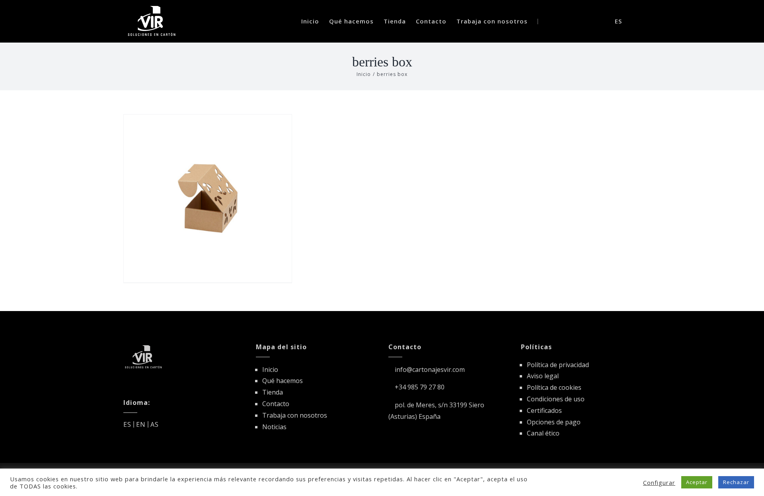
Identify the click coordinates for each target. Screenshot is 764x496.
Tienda (272, 392)
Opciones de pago (554, 422)
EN (141, 424)
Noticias (274, 426)
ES (127, 424)
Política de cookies (554, 387)
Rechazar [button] (736, 482)
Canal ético (543, 433)
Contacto (275, 403)
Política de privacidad (558, 364)
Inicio (270, 369)
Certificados (544, 410)
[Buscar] (586, 21)
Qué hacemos (282, 380)
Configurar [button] (659, 482)
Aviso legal (543, 376)
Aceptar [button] (696, 482)
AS (154, 424)
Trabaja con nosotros (294, 415)
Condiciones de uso (556, 399)
